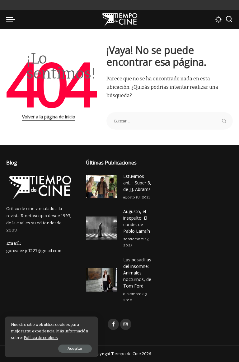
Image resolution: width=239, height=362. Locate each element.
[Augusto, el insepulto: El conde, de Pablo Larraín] (101, 228)
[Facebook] (113, 324)
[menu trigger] (12, 19)
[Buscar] (229, 19)
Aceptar (75, 348)
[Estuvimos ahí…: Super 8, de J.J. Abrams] (101, 186)
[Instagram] (125, 324)
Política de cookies (41, 337)
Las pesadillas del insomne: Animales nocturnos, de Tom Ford (137, 273)
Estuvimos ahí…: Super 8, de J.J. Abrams (137, 182)
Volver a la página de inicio (48, 117)
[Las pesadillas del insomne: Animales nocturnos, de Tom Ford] (101, 280)
